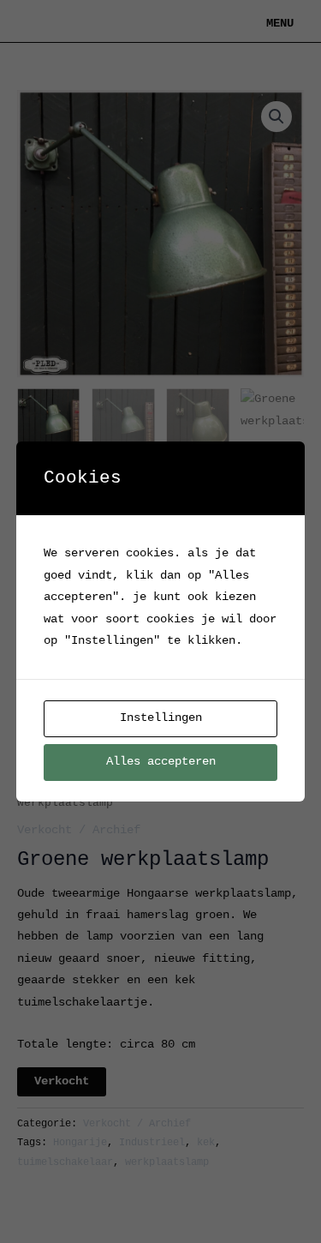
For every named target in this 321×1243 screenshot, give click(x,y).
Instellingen (161, 718)
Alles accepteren (161, 761)
